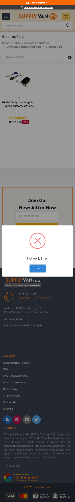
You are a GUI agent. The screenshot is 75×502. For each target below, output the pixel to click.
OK (38, 268)
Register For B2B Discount (38, 7)
